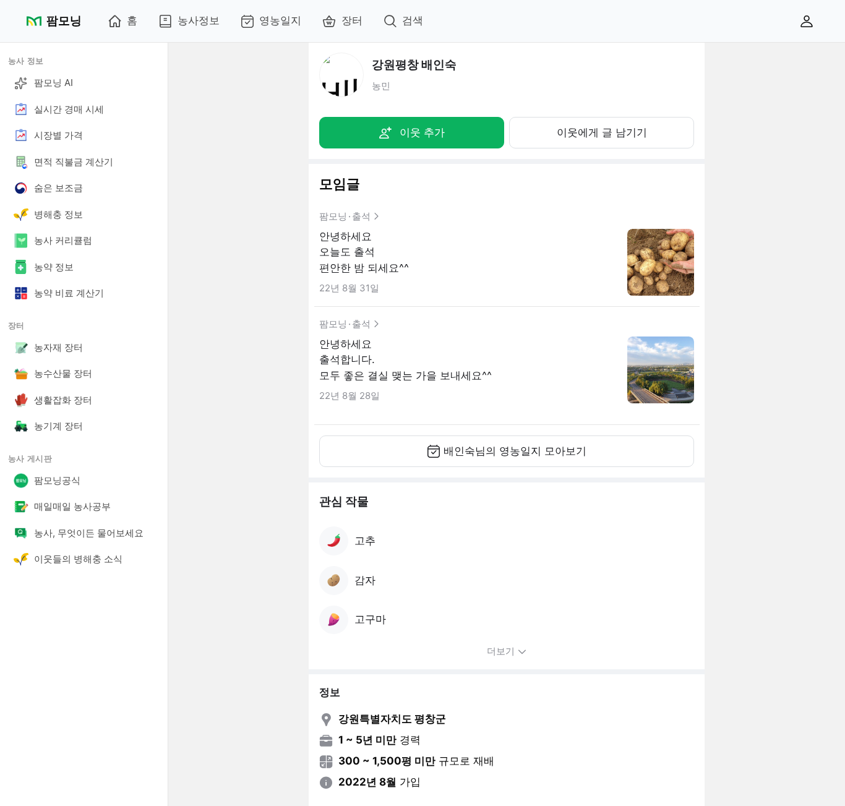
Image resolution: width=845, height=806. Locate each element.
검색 (412, 20)
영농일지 (280, 20)
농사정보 (199, 20)
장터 (351, 20)
